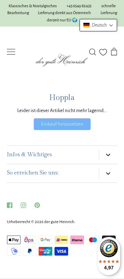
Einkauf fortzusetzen (62, 124)
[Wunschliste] (103, 52)
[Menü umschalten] (11, 51)
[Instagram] (23, 205)
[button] (98, 25)
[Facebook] (10, 205)
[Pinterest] (37, 205)
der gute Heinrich (59, 222)
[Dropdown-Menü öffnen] (108, 155)
